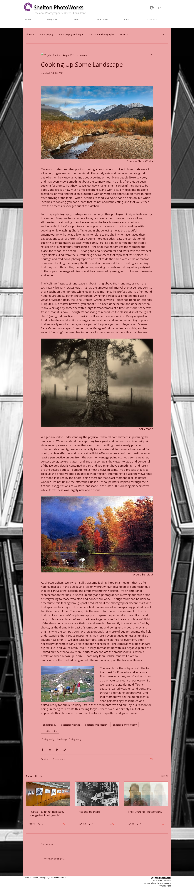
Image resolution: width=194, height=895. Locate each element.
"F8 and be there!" (90, 811)
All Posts (30, 34)
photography (49, 724)
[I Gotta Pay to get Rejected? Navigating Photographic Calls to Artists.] (48, 794)
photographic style (70, 724)
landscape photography (124, 724)
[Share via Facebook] (42, 749)
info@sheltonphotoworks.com (157, 883)
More (122, 34)
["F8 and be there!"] (97, 794)
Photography (46, 34)
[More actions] (151, 55)
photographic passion (96, 724)
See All (164, 775)
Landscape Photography (101, 34)
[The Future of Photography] (146, 794)
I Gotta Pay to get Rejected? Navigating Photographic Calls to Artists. (47, 813)
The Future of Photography (145, 811)
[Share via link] (64, 749)
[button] (164, 34)
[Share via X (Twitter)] (49, 749)
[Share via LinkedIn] (57, 749)
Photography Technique (71, 34)
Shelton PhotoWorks (59, 7)
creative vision (50, 731)
